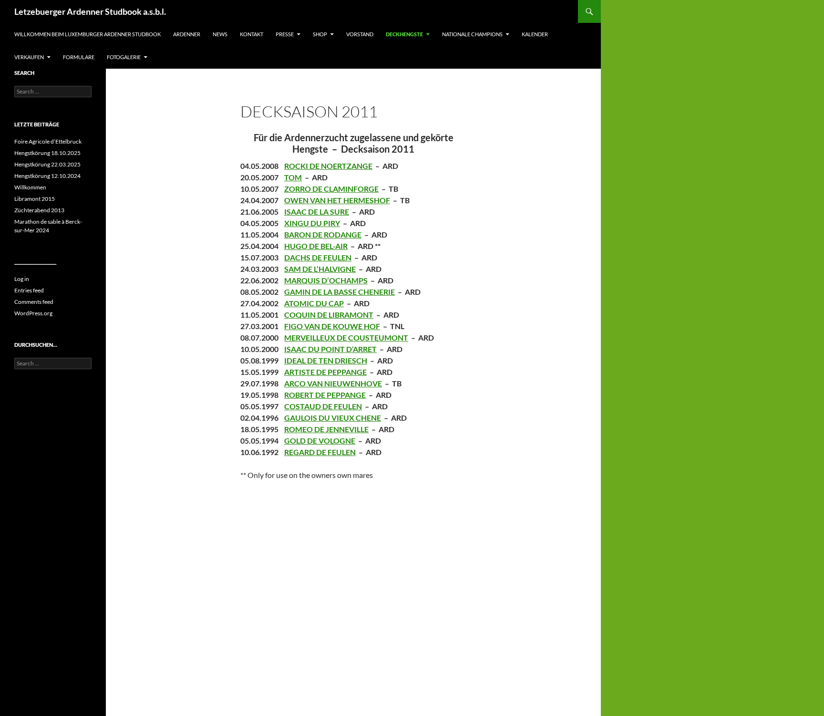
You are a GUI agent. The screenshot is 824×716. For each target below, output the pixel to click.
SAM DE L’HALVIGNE (320, 268)
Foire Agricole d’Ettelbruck (48, 141)
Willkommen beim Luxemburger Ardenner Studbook (87, 34)
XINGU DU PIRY (312, 223)
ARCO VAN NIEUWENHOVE (333, 383)
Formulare (78, 57)
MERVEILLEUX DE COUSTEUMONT (346, 337)
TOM (293, 177)
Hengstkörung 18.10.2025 (47, 152)
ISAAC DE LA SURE (316, 211)
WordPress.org (33, 313)
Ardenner (186, 34)
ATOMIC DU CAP (314, 303)
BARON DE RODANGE (322, 234)
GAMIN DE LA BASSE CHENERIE (339, 291)
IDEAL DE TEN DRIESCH (325, 360)
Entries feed (29, 290)
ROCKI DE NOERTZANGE (328, 165)
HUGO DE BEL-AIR (316, 245)
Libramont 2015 (34, 198)
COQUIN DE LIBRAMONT (328, 314)
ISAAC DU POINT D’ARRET (330, 348)
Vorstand (359, 34)
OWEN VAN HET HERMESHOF (337, 200)
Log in (21, 278)
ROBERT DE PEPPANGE (325, 394)
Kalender (535, 34)
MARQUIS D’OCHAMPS (326, 280)
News (220, 34)
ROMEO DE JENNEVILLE (326, 429)
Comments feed (33, 301)
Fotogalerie (124, 57)
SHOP (320, 34)
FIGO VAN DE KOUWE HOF (332, 326)
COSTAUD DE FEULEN (323, 406)
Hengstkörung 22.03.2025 (47, 164)
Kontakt (251, 34)
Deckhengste (404, 34)
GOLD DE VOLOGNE (319, 440)
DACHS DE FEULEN (317, 257)
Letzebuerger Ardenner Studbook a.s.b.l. (90, 11)
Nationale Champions (472, 34)
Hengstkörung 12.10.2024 (47, 175)
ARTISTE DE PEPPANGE (325, 371)
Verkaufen (29, 57)
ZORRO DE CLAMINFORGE (331, 188)
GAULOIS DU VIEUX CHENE (332, 417)
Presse (285, 34)
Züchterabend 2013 (39, 210)
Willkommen (30, 187)
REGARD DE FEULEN (320, 452)
